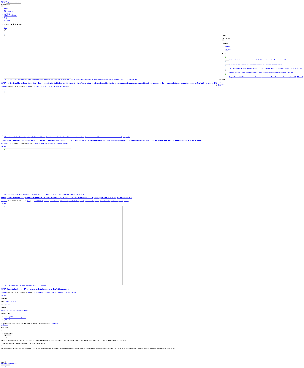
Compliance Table (38, 86)
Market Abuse (75, 201)
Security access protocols (117, 201)
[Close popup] (1, 330)
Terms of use (7, 320)
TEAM (219, 85)
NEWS (219, 87)
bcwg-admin (4, 86)
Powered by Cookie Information (9, 363)
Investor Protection (54, 201)
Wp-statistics (7, 335)
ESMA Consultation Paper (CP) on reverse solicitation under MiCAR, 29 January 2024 (26, 285)
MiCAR (56, 86)
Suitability (126, 201)
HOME (219, 82)
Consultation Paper (38, 292)
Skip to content (4, 1)
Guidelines (50, 86)
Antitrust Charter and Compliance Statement (15, 318)
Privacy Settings (8, 333)
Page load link (4, 325)
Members (227, 46)
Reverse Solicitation (63, 86)
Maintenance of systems (66, 201)
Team (226, 50)
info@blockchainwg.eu (10, 301)
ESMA (45, 86)
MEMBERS (221, 84)
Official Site (7, 304)
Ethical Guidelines (8, 316)
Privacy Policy (7, 319)
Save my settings (5, 365)
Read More (3, 89)
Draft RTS (36, 201)
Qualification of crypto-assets (92, 201)
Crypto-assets (47, 292)
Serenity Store (54, 323)
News (28, 86)
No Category (228, 49)
